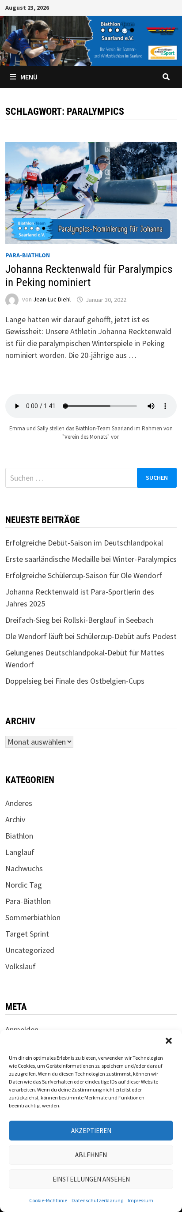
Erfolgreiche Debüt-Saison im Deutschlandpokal (84, 543)
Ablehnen (91, 1155)
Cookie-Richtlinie (48, 1200)
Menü (29, 76)
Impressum (140, 1200)
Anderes (18, 803)
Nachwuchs (24, 868)
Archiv (15, 819)
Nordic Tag (23, 885)
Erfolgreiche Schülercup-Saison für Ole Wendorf (83, 575)
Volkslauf (20, 966)
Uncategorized (29, 950)
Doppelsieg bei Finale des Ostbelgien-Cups (74, 681)
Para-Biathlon (27, 255)
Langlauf (19, 852)
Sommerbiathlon (33, 917)
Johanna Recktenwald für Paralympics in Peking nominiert (88, 276)
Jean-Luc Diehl (52, 300)
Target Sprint (27, 934)
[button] (168, 1040)
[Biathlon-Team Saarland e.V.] (91, 40)
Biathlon (19, 836)
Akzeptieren (91, 1130)
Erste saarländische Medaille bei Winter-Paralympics (91, 559)
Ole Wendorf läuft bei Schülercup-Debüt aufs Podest (91, 636)
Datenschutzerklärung (97, 1200)
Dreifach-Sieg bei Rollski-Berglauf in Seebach (79, 620)
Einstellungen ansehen (91, 1179)
